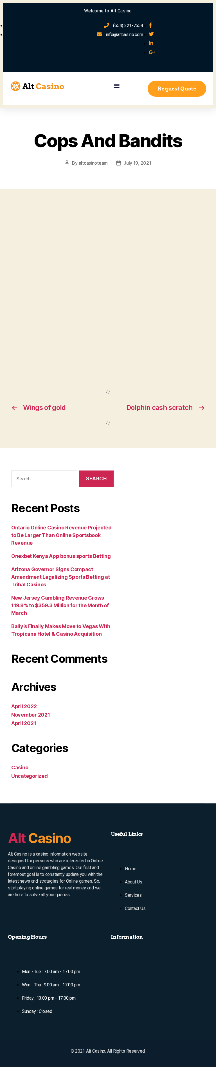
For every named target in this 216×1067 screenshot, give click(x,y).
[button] (117, 85)
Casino (19, 767)
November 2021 (30, 715)
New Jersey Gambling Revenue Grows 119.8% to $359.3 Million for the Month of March (60, 605)
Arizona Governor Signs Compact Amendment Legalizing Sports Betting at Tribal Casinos (60, 576)
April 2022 (24, 706)
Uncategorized (29, 776)
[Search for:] (43, 479)
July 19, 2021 (137, 163)
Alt (39, 838)
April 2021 (23, 723)
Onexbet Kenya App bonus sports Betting (61, 556)
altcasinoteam (93, 163)
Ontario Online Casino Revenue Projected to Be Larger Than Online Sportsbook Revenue (61, 535)
